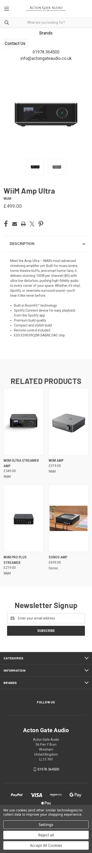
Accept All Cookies (46, 845)
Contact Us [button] (15, 43)
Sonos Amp (58, 557)
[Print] (23, 224)
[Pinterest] (40, 224)
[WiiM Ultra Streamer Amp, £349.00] (23, 421)
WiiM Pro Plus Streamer (15, 560)
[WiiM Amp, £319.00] (69, 421)
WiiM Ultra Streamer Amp (21, 463)
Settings (46, 824)
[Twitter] (32, 224)
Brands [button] (46, 32)
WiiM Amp (56, 460)
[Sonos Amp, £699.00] (69, 518)
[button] (46, 244)
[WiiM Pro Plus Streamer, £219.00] (23, 518)
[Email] (14, 224)
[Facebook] (6, 224)
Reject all (46, 835)
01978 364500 (48, 769)
